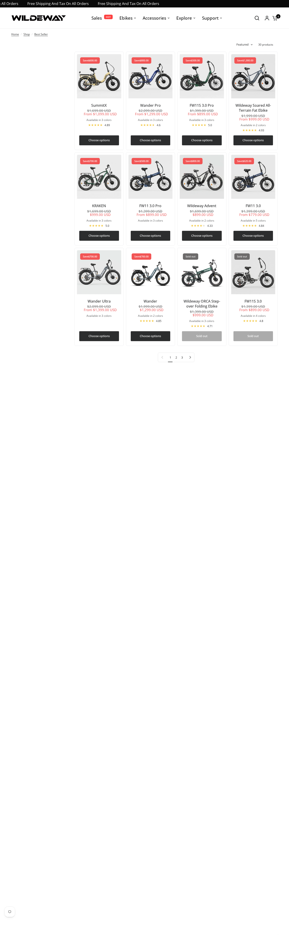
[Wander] (150, 272)
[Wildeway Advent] (202, 177)
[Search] (256, 18)
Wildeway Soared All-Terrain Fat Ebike (253, 108)
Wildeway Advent (201, 205)
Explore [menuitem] (184, 18)
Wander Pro (150, 105)
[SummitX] (99, 76)
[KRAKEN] (99, 177)
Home (15, 34)
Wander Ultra (99, 301)
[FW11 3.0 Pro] (150, 177)
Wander (150, 301)
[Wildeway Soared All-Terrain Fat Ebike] (253, 76)
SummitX (99, 105)
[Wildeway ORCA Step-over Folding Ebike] (202, 272)
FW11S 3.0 (253, 301)
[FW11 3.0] (253, 177)
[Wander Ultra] (99, 272)
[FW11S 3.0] (253, 272)
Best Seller (41, 34)
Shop (26, 34)
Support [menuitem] (210, 18)
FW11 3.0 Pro (150, 205)
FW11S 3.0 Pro (202, 105)
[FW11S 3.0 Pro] (202, 76)
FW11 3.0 (253, 205)
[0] (274, 18)
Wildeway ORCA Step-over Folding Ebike (202, 304)
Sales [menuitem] (96, 18)
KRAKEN (99, 205)
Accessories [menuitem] (154, 18)
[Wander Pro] (150, 76)
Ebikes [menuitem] (126, 18)
